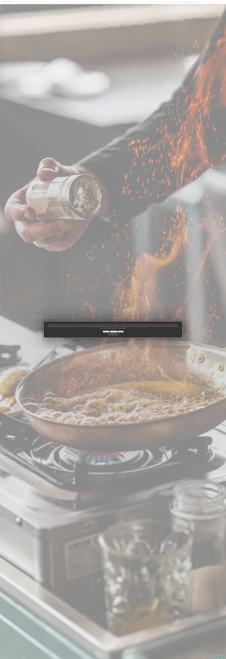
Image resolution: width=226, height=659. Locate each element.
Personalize (120, 331)
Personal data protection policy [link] (113, 333)
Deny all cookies (114, 331)
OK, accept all (106, 331)
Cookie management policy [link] (113, 334)
